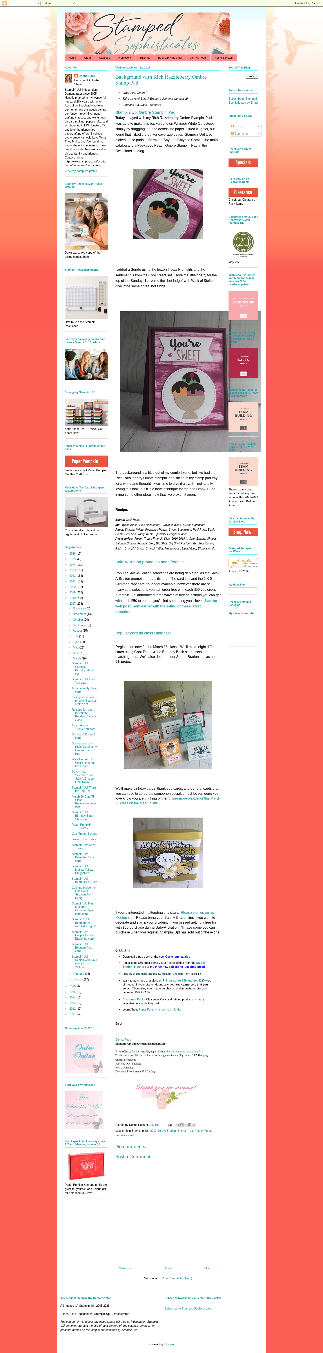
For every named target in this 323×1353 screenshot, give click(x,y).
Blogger (169, 1344)
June (76, 641)
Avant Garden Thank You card (83, 727)
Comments (241, 133)
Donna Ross (123, 1039)
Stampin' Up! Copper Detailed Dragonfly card (83, 935)
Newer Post (126, 1268)
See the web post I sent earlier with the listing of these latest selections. (166, 606)
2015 (72, 992)
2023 (72, 570)
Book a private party (170, 57)
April (76, 653)
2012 (72, 1008)
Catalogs (104, 57)
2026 (72, 553)
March (77, 658)
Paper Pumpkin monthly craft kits (160, 1009)
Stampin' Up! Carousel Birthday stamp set (83, 668)
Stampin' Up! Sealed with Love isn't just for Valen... (84, 962)
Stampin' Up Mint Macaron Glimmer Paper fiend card (83, 908)
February (79, 973)
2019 (72, 592)
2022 (72, 575)
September (80, 625)
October (78, 619)
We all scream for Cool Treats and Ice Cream (83, 763)
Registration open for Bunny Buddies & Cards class (84, 715)
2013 (72, 1003)
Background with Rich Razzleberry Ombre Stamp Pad (84, 748)
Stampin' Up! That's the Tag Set (84, 789)
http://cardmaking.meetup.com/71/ (184, 1051)
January (78, 979)
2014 (72, 997)
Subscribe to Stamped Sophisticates (188, 1308)
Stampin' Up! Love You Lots (83, 680)
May (76, 647)
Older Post (211, 1268)
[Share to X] (185, 1125)
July (76, 636)
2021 (72, 581)
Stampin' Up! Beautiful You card (82, 947)
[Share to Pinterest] (194, 1125)
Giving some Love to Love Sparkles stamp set (84, 700)
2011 (72, 1014)
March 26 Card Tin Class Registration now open (84, 802)
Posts (238, 126)
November (80, 614)
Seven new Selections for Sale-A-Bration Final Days (83, 777)
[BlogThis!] (181, 1125)
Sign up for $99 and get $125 (185, 980)
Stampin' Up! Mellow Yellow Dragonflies (82, 870)
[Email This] (177, 1125)
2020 (72, 587)
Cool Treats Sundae (84, 833)
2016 (72, 986)
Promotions (125, 57)
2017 (72, 603)
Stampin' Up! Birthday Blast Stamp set (82, 816)
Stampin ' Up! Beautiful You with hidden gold (84, 923)
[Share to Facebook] (190, 1125)
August (78, 630)
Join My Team (198, 57)
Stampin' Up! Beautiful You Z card (83, 857)
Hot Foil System (224, 57)
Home (72, 57)
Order (87, 57)
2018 (72, 598)
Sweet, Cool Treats (84, 839)
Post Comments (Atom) (177, 1278)
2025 (72, 559)
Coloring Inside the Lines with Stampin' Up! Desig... (84, 893)
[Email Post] (169, 1124)
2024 (72, 564)
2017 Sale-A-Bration (163, 1130)
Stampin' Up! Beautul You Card (84, 880)
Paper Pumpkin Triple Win (81, 826)
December (80, 608)
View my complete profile (81, 171)
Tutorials (145, 57)
